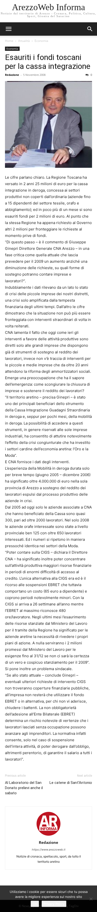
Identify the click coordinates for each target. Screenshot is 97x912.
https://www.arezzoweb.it (48, 849)
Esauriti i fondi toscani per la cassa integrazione (47, 62)
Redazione (12, 75)
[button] (90, 29)
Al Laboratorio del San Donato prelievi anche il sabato (24, 787)
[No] (90, 898)
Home (9, 41)
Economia (41, 41)
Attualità (24, 41)
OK (35, 904)
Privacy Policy (54, 904)
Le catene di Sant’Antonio (70, 782)
